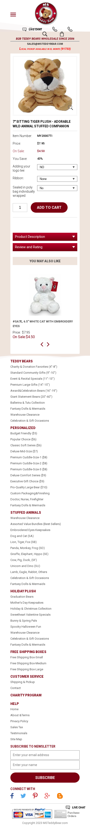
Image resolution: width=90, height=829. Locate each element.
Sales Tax (16, 727)
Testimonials (18, 733)
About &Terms (20, 715)
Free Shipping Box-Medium (28, 663)
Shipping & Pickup (22, 682)
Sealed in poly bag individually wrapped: (24, 191)
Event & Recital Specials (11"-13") (32, 378)
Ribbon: (18, 178)
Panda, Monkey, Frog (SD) (27, 548)
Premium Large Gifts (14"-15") (30, 384)
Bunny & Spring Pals (23, 620)
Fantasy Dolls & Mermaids (27, 408)
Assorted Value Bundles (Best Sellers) (35, 524)
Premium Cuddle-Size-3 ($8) (28, 469)
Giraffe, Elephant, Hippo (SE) (29, 554)
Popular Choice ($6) (23, 439)
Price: (17, 143)
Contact (15, 688)
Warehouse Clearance (24, 414)
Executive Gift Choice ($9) (27, 481)
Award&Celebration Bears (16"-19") (33, 390)
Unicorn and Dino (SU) (25, 566)
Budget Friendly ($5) (23, 433)
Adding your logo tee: (21, 168)
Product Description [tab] (30, 237)
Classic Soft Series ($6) (26, 445)
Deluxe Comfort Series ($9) (28, 475)
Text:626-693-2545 (70, 29)
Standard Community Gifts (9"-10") (33, 372)
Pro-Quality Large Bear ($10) (28, 487)
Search (45, 34)
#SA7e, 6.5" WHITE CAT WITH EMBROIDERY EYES (43, 324)
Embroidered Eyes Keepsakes (30, 530)
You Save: (20, 159)
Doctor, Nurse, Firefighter (26, 499)
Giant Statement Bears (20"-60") (31, 396)
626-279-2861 (54, 29)
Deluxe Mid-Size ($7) (24, 451)
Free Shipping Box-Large (26, 669)
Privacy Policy (19, 721)
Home (14, 709)
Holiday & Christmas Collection (30, 608)
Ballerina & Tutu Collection (27, 402)
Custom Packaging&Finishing (30, 493)
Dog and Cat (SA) (22, 536)
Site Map (16, 739)
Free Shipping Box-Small (26, 657)
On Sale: (18, 151)
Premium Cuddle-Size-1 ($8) (28, 457)
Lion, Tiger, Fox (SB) (23, 542)
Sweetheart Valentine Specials (30, 614)
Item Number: (22, 136)
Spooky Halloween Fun (25, 626)
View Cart (62, 34)
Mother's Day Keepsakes (26, 602)
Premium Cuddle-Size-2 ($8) (28, 463)
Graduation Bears (21, 596)
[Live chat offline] (75, 807)
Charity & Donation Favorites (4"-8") (33, 366)
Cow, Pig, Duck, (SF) (23, 560)
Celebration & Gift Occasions (29, 420)
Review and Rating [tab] (28, 247)
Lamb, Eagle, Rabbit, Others (28, 572)
